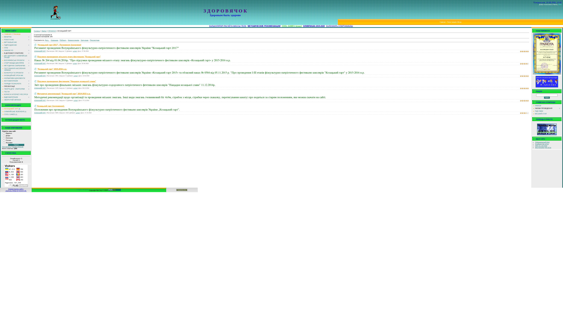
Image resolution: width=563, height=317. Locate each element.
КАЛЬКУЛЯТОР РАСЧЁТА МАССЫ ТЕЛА (227, 26)
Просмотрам (94, 40)
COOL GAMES (9, 114)
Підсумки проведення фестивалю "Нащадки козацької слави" (66, 81)
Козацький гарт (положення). (51, 106)
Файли (44, 31)
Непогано (9, 138)
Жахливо (9, 143)
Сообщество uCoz (542, 144)
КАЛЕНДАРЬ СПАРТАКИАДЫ (339, 26)
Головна (37, 31)
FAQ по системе (541, 146)
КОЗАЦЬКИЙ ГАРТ (11, 109)
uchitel (75, 51)
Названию (54, 40)
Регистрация (451, 22)
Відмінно (9, 133)
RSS (560, 4)
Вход (459, 22)
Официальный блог (542, 142)
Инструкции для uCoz (543, 147)
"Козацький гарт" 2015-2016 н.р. (52, 69)
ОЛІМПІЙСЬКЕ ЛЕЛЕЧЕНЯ (14, 111)
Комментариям (73, 40)
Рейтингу (63, 40)
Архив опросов (17, 147)
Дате (46, 40)
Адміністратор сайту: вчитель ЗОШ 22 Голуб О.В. (16, 190)
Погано (8, 140)
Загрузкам (84, 40)
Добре (8, 135)
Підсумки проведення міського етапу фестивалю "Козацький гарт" (69, 57)
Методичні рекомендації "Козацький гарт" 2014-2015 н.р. (64, 94)
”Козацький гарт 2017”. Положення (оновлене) (59, 45)
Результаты (6, 147)
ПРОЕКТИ (52, 31)
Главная (443, 22)
